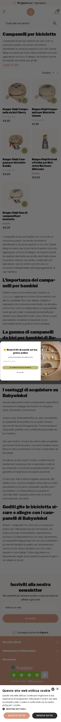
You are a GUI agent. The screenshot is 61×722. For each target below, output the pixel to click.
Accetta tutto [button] (16, 715)
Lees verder (27, 705)
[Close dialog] (59, 343)
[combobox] (52, 689)
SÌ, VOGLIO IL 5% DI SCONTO (20, 367)
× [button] (57, 689)
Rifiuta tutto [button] (45, 715)
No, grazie (20, 372)
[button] (30, 709)
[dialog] (30, 703)
